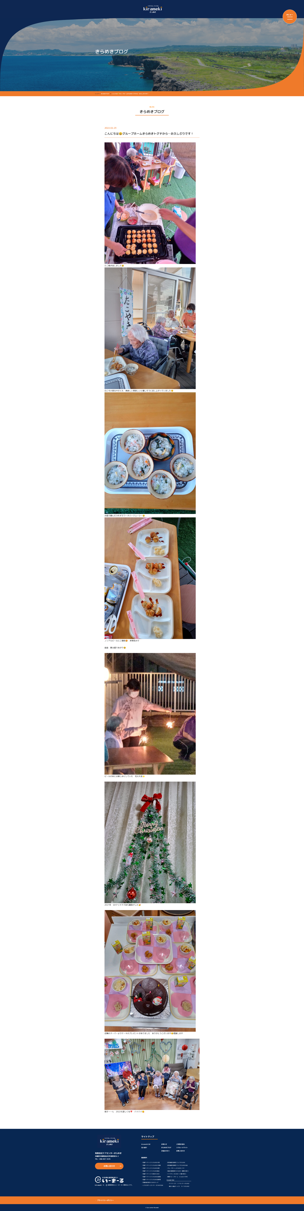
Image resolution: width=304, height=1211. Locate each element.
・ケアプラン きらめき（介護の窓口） (176, 1174)
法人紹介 (144, 1148)
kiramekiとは (145, 1144)
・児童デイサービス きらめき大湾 (150, 1162)
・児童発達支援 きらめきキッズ (149, 1182)
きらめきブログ (166, 1148)
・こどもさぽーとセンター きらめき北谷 (152, 1185)
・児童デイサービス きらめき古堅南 (151, 1177)
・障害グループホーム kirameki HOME (177, 1177)
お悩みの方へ (165, 1151)
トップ (97, 94)
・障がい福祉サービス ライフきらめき (178, 1186)
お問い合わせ (109, 1166)
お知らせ (164, 1144)
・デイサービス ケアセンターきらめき (178, 1183)
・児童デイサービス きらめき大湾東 (151, 1165)
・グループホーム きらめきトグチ (175, 1168)
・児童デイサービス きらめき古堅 (150, 1168)
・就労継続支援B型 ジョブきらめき (175, 1162)
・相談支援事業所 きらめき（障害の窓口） (177, 1171)
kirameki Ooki (170, 1180)
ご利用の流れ (180, 1144)
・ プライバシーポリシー (104, 1200)
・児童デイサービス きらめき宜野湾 (151, 1179)
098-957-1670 (104, 1159)
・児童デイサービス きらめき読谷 (150, 1171)
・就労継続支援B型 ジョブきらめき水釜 (177, 1165)
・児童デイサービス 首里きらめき (150, 1174)
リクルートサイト (182, 1148)
